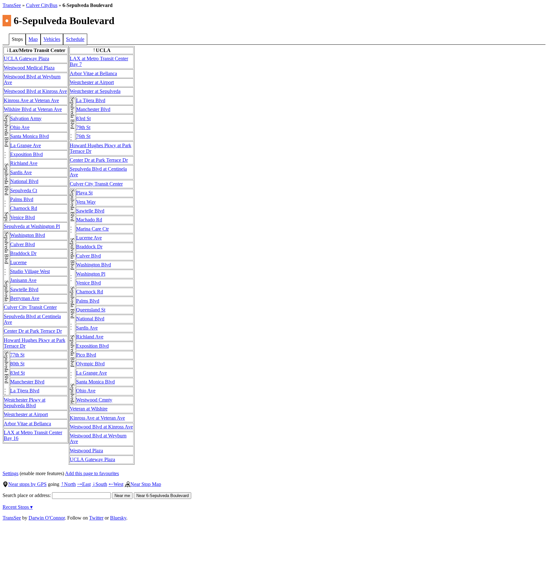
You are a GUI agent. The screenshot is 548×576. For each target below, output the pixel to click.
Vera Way (86, 202)
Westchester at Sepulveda (95, 91)
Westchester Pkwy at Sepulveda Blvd (24, 402)
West (115, 484)
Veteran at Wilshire (89, 408)
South (99, 484)
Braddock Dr (23, 253)
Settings (10, 473)
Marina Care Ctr (92, 229)
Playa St (84, 192)
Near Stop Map (145, 484)
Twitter (96, 517)
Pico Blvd (86, 354)
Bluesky (118, 517)
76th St (83, 136)
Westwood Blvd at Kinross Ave (35, 91)
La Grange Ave (25, 145)
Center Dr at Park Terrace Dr (33, 331)
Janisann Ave (23, 280)
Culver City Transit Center (30, 307)
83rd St (17, 373)
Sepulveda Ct (23, 190)
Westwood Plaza (86, 450)
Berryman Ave (24, 298)
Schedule (75, 39)
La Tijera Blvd (24, 390)
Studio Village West (30, 271)
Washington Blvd (27, 235)
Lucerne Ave (89, 237)
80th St (17, 363)
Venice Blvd (22, 217)
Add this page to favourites (92, 473)
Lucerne (18, 262)
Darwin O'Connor (47, 517)
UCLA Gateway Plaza (26, 58)
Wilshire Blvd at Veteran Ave (33, 109)
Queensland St (90, 309)
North (68, 484)
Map (33, 39)
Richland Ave (23, 163)
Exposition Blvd (26, 154)
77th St (17, 354)
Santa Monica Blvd (29, 136)
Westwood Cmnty (94, 400)
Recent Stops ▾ (18, 507)
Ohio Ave (19, 127)
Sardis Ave (21, 172)
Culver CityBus (41, 5)
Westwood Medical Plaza (29, 67)
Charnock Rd (23, 208)
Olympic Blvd (90, 363)
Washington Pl (90, 274)
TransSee (12, 5)
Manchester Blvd (27, 381)
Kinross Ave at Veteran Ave (31, 100)
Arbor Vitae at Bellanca (27, 423)
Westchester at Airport (26, 414)
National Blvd (24, 181)
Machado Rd (89, 219)
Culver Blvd (22, 244)
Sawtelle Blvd (24, 289)
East (84, 484)
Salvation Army (26, 118)
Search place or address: (27, 495)
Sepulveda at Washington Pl (32, 226)
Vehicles (51, 39)
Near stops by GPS (27, 484)
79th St (83, 127)
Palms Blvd (21, 199)
